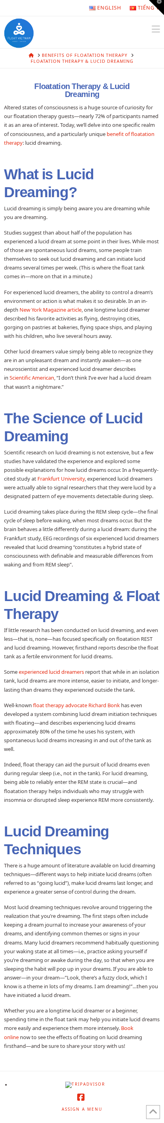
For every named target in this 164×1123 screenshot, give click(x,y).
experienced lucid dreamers (51, 671)
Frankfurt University (61, 478)
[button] (156, 29)
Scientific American (32, 377)
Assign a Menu (82, 1109)
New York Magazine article (51, 309)
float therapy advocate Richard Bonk (76, 705)
